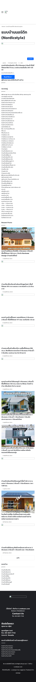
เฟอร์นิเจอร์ (4, 193)
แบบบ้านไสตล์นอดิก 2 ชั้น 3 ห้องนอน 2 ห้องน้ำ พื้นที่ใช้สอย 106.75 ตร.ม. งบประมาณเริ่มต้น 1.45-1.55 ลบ (17, 67)
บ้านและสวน (4, 173)
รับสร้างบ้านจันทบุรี (6, 111)
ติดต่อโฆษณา (21, 611)
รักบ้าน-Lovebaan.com (21, 608)
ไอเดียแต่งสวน (5, 217)
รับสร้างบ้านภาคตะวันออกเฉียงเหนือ (10, 113)
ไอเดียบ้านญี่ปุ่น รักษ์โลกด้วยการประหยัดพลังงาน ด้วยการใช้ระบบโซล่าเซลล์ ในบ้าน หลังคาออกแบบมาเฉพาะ (16, 516)
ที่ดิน (2, 131)
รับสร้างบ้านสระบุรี (6, 107)
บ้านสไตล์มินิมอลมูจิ (6, 161)
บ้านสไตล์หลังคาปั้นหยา (7, 165)
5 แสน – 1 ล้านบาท (6, 209)
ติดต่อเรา (13, 611)
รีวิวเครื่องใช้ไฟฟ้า (6, 183)
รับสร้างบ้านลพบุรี (6, 104)
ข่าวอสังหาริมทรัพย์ (6, 98)
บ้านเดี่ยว (3, 169)
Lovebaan (14, 670)
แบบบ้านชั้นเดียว (5, 199)
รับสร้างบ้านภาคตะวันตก (7, 654)
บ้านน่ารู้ (3, 149)
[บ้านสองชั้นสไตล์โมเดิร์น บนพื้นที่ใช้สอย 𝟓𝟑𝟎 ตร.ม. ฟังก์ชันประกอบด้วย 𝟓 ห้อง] (18, 336)
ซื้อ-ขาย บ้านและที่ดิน (6, 129)
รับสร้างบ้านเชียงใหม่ (7, 121)
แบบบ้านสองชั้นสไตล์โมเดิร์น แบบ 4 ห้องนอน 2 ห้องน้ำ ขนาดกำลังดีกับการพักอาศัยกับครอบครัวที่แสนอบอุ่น (17, 450)
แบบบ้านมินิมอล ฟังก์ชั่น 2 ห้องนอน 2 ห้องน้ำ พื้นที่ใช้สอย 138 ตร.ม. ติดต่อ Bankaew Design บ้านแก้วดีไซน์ (17, 253)
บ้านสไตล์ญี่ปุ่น (5, 155)
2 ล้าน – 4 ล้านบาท (6, 205)
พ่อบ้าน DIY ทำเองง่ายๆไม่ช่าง (9, 179)
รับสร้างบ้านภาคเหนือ (7, 117)
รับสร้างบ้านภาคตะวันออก (8, 109)
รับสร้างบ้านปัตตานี (6, 125)
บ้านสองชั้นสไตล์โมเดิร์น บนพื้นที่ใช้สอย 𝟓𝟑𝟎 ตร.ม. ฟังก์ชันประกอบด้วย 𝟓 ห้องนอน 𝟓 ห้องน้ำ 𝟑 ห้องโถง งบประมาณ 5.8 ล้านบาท (17, 350)
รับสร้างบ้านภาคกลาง (7, 102)
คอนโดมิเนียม (5, 127)
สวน (2, 189)
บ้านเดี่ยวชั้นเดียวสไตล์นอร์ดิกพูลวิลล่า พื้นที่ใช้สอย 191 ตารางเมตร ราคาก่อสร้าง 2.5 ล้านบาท (17, 286)
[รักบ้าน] (6, 12)
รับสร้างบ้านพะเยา (6, 119)
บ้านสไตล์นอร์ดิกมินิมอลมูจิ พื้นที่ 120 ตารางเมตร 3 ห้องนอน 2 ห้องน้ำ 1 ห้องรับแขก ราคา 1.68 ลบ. (17, 483)
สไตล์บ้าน (4, 191)
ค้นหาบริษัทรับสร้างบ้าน (7, 100)
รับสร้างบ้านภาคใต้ (6, 123)
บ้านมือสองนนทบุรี (6, 137)
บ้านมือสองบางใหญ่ (6, 141)
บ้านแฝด (3, 171)
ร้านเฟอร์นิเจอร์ (5, 185)
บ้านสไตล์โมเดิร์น (5, 167)
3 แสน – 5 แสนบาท (6, 207)
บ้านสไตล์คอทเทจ (6, 151)
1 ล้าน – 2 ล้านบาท (6, 203)
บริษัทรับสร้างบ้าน (6, 145)
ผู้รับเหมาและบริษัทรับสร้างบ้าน (9, 175)
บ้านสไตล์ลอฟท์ (5, 163)
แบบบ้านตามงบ (5, 201)
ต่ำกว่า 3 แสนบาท (6, 211)
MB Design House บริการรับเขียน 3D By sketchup (15, 94)
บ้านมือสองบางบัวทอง (7, 139)
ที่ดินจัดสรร (4, 133)
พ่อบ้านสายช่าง (5, 177)
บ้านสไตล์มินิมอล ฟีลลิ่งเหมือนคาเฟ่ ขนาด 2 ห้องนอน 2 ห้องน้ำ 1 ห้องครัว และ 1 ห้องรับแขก (17, 548)
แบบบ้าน (3, 195)
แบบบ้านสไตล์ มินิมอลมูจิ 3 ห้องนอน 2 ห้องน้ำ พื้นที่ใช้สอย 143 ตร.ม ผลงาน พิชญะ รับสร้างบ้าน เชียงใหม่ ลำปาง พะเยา (17, 383)
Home (3, 26)
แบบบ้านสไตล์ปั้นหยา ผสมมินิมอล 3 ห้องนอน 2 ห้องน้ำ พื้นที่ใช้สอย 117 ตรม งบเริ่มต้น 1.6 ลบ (17, 318)
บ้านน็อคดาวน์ (5, 147)
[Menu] (2, 13)
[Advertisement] (19, 10)
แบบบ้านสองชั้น (5, 213)
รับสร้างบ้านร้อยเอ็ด (6, 115)
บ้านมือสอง (4, 135)
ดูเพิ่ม (18, 558)
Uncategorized (5, 96)
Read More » (8, 77)
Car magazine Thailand (24, 670)
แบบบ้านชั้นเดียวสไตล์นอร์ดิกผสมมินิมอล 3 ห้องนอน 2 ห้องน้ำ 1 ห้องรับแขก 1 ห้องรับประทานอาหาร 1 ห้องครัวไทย (16, 416)
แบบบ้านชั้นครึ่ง (5, 197)
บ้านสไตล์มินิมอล (5, 159)
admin (4, 63)
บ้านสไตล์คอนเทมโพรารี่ (7, 153)
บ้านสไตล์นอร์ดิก (5, 157)
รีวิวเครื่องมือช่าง (5, 181)
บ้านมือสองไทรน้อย (6, 143)
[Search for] (34, 13)
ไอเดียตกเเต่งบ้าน (6, 215)
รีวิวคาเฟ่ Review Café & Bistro (10, 187)
